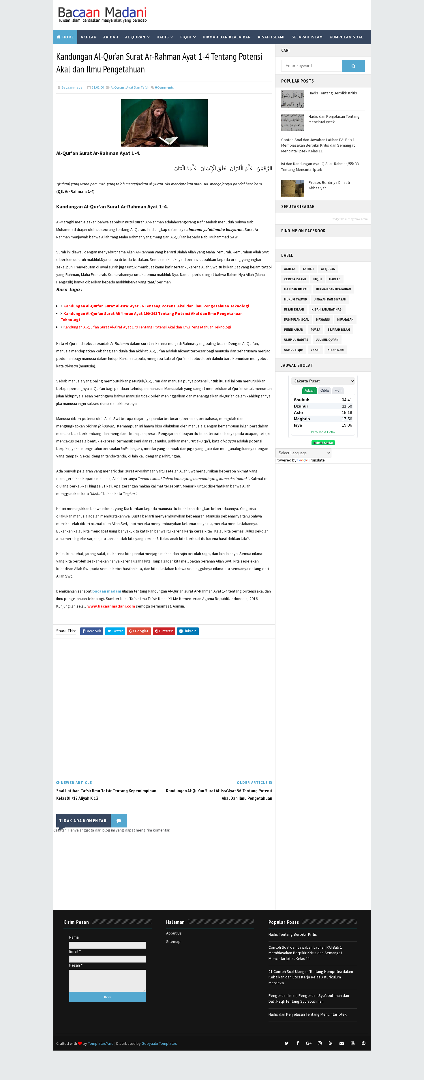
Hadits (335, 279)
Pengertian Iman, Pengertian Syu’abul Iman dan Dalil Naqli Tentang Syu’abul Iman (309, 998)
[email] (341, 1043)
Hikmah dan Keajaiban (227, 37)
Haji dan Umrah (296, 289)
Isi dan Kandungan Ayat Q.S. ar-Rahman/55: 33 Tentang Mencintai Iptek (320, 166)
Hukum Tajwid (295, 299)
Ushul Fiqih (293, 350)
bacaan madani (106, 591)
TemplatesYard (101, 1043)
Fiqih (186, 37)
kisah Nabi (335, 350)
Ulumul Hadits (296, 340)
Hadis (163, 37)
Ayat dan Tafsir (137, 87)
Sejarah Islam (307, 37)
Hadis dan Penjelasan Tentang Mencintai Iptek (334, 119)
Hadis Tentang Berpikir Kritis (333, 93)
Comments (164, 87)
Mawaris (323, 319)
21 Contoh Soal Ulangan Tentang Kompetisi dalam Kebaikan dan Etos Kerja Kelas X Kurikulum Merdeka (311, 977)
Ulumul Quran (327, 340)
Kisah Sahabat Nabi (327, 309)
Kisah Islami (271, 37)
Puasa (315, 330)
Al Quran (135, 37)
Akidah (110, 37)
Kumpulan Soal (346, 37)
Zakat (315, 350)
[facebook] (297, 1043)
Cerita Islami (295, 279)
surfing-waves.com (356, 219)
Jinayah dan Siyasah (330, 299)
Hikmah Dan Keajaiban (333, 289)
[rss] (330, 1043)
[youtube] (352, 1043)
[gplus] (308, 1043)
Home (68, 37)
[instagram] (319, 1043)
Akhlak (88, 37)
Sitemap (173, 941)
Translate (317, 460)
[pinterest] (363, 1043)
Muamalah (345, 319)
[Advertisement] (164, 709)
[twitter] (286, 1043)
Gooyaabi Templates (159, 1043)
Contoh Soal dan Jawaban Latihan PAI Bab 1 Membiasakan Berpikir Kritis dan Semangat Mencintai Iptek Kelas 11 (318, 145)
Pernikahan (293, 330)
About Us (174, 933)
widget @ (338, 219)
